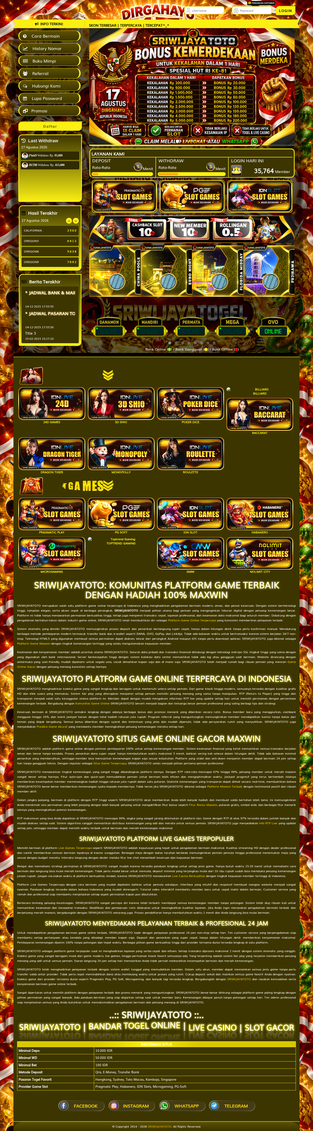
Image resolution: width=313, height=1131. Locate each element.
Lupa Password (45, 98)
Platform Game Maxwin (33, 643)
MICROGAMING (52, 571)
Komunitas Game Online (92, 703)
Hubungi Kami (45, 86)
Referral (39, 73)
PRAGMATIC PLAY (51, 532)
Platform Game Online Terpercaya (192, 620)
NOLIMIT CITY (260, 571)
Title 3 (30, 333)
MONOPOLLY (121, 472)
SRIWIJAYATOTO (239, 979)
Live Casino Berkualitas (188, 876)
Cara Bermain (44, 36)
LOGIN (285, 10)
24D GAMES (51, 422)
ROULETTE (190, 472)
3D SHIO (121, 422)
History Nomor (46, 48)
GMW (190, 571)
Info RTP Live (268, 823)
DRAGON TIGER (52, 472)
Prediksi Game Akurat (52, 726)
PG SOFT (121, 532)
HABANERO (260, 532)
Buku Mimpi (43, 61)
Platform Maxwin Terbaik (224, 786)
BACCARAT (260, 432)
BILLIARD (260, 393)
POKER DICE (190, 422)
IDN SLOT (190, 532)
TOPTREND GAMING (121, 543)
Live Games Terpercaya (75, 848)
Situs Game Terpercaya (109, 763)
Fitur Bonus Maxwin (203, 804)
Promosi (38, 111)
